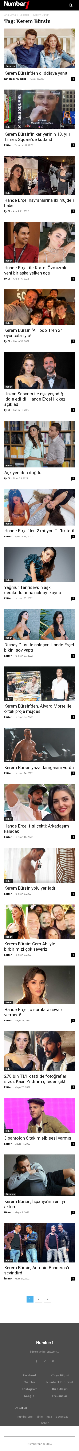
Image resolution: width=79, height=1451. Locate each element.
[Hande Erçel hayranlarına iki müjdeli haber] (39, 175)
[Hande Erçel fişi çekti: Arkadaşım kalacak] (39, 802)
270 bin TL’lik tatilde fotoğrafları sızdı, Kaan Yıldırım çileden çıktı (36, 1079)
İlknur (8, 1212)
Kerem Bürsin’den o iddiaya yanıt (35, 73)
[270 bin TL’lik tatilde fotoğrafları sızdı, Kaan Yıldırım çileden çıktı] (39, 1051)
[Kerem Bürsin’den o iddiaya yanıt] (39, 48)
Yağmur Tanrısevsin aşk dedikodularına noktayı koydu (32, 590)
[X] (53, 1361)
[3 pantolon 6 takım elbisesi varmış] (39, 1115)
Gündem (10, 66)
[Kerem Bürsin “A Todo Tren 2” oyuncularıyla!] (39, 307)
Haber (8, 127)
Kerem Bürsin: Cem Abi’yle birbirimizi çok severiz (29, 946)
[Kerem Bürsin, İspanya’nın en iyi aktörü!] (39, 1175)
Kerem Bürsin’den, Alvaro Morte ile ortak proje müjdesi (37, 709)
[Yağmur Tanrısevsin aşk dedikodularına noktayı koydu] (39, 564)
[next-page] (47, 1299)
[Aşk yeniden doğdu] (39, 444)
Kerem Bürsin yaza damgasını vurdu (39, 767)
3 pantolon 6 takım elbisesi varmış (37, 1138)
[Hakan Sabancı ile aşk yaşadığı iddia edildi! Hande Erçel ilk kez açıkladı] (39, 370)
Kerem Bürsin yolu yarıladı (29, 888)
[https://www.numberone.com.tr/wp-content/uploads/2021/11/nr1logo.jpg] (16, 5)
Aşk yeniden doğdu (22, 472)
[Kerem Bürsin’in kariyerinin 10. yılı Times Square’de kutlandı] (39, 109)
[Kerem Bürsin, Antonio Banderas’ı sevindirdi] (39, 1242)
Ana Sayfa (10, 15)
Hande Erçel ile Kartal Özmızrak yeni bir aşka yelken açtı (35, 270)
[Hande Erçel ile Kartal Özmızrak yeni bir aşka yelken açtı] (39, 242)
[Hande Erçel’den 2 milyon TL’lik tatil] (39, 507)
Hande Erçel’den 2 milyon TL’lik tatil (39, 530)
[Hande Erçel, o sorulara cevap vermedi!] (39, 985)
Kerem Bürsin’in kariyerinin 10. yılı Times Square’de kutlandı (37, 137)
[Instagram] (45, 1361)
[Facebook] (37, 1361)
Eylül (7, 211)
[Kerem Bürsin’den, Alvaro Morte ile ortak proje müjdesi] (39, 683)
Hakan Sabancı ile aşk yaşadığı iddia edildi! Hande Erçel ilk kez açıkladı (35, 399)
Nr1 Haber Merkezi (15, 78)
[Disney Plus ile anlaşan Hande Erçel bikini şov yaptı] (39, 624)
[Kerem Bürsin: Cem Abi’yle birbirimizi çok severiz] (39, 921)
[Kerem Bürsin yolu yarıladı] (39, 865)
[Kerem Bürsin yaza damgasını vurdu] (39, 745)
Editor (8, 145)
